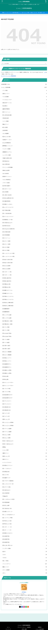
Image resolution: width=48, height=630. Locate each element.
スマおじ (24, 592)
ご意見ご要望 (24, 629)
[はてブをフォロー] (22, 607)
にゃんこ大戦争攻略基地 (24, 1)
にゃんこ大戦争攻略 (40, 629)
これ (45, 72)
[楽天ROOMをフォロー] (24, 607)
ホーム (8, 627)
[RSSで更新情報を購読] (28, 607)
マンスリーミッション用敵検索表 (8, 75)
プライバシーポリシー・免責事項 (24, 627)
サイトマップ (8, 629)
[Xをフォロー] (20, 607)
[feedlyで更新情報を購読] (26, 607)
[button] (46, 63)
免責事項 (39, 627)
